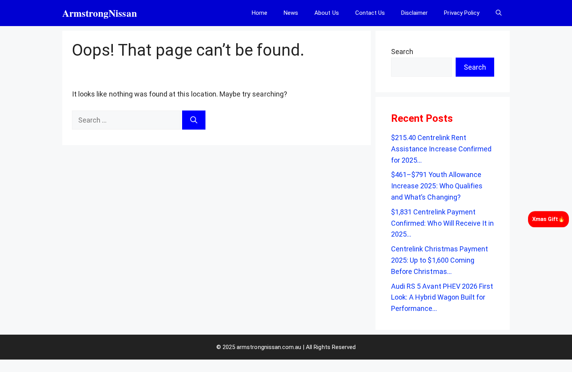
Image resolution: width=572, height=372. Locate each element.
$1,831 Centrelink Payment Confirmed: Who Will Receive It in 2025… (442, 223)
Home (259, 12)
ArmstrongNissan (99, 13)
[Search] (193, 120)
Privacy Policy (461, 12)
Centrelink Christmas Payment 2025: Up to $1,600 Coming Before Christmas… (439, 260)
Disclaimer (414, 12)
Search (402, 51)
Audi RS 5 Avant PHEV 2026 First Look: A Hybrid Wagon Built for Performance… (442, 297)
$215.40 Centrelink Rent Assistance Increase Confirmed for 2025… (441, 148)
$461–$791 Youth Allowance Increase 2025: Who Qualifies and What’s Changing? (437, 185)
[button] (499, 13)
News (291, 12)
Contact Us (370, 12)
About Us (326, 12)
